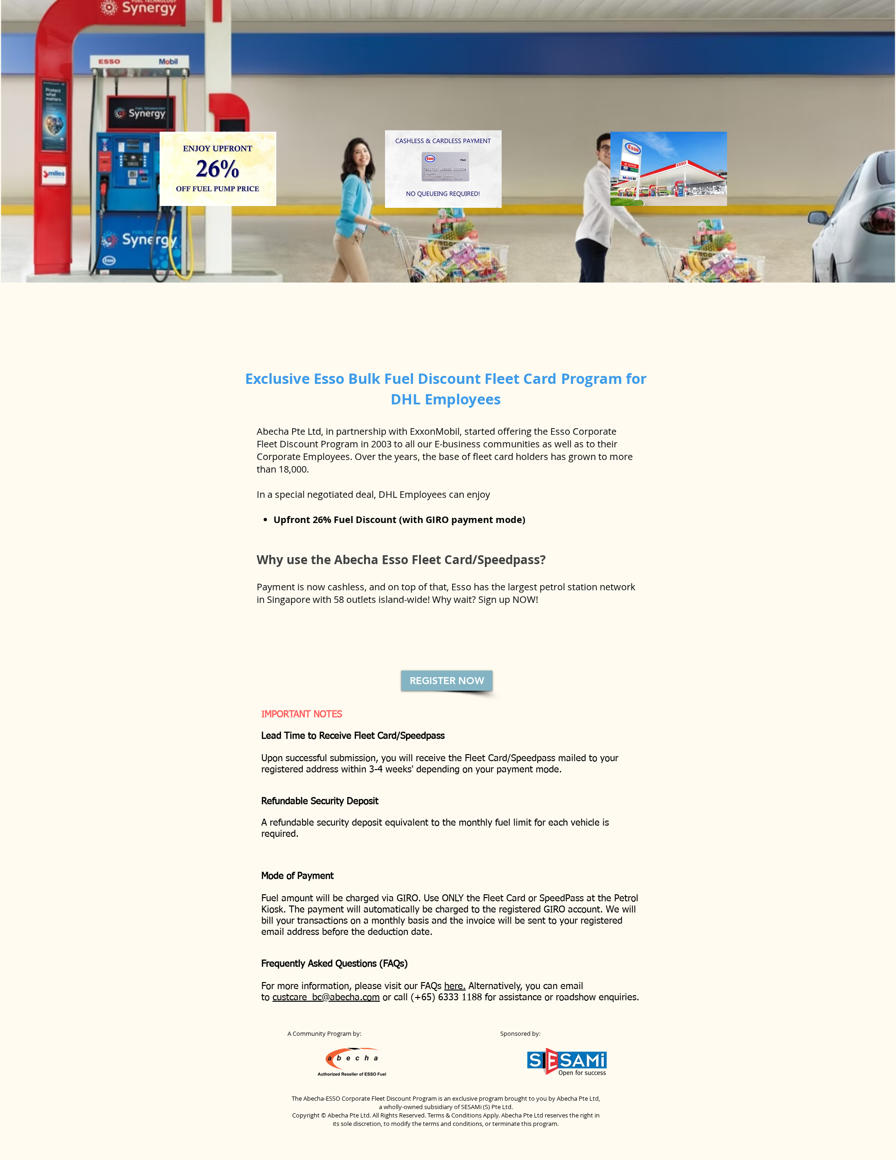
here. (455, 986)
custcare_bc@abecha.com (326, 997)
